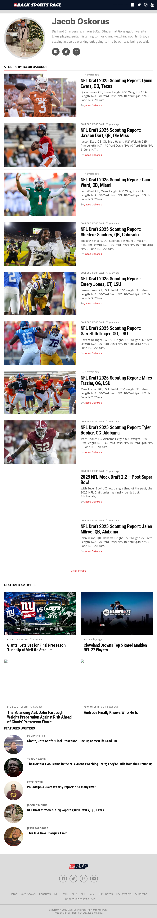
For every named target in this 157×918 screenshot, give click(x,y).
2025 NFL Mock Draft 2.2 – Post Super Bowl (116, 479)
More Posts (78, 571)
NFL (86, 639)
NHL (83, 894)
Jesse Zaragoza (37, 828)
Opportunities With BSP (80, 899)
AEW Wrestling (94, 707)
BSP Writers (124, 894)
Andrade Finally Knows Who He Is (111, 712)
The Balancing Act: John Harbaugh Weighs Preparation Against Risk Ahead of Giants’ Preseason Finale (39, 717)
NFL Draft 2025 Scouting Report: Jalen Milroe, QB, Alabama (116, 529)
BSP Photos (105, 894)
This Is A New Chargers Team (47, 833)
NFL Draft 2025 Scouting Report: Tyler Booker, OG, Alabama (116, 430)
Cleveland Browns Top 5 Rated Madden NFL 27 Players (115, 647)
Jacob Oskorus (93, 105)
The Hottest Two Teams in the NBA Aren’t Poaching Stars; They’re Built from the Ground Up (89, 764)
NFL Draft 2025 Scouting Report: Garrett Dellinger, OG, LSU (111, 331)
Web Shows (28, 894)
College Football (93, 124)
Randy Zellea (36, 736)
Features (45, 894)
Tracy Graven (36, 759)
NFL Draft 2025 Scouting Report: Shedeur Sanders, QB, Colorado (111, 232)
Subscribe (141, 894)
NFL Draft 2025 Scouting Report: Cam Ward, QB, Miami (115, 182)
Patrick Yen (35, 782)
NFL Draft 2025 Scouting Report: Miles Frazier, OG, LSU (116, 380)
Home (13, 894)
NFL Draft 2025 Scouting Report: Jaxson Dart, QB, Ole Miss (111, 132)
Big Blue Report (18, 639)
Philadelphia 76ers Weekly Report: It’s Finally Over (61, 787)
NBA (74, 894)
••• (82, 74)
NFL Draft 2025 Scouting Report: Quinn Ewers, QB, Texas (116, 83)
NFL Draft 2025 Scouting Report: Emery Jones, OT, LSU (111, 281)
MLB (65, 894)
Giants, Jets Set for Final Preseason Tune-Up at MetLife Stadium (36, 647)
